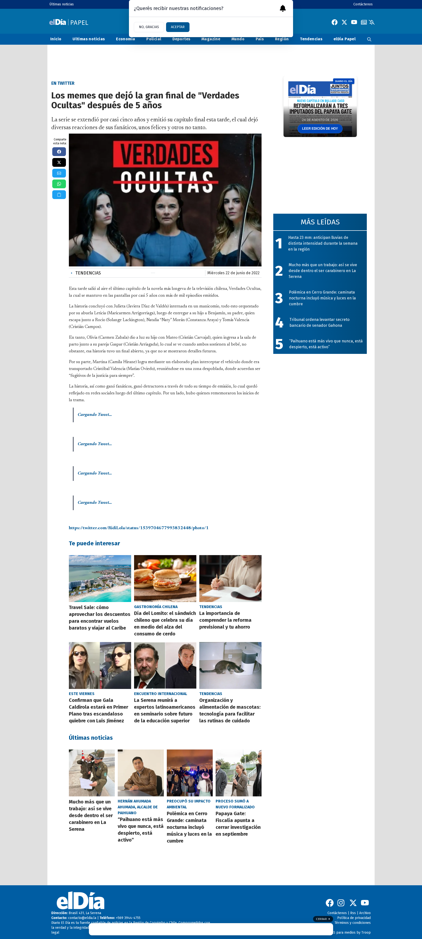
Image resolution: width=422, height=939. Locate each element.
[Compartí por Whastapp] (59, 183)
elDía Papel (345, 39)
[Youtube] (354, 22)
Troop (366, 932)
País (260, 39)
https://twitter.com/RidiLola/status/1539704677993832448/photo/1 (139, 528)
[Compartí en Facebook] (59, 151)
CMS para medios (342, 932)
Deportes (181, 39)
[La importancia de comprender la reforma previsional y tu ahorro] (230, 578)
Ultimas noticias (89, 39)
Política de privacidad (354, 918)
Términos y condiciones (353, 923)
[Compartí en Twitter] (59, 162)
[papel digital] (364, 22)
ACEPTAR (178, 27)
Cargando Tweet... (95, 415)
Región (282, 39)
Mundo (238, 39)
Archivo (365, 913)
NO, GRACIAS (149, 27)
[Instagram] (341, 903)
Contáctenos (363, 4)
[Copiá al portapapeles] (59, 194)
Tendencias (311, 39)
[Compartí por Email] (59, 173)
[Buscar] (369, 39)
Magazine (210, 39)
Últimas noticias (61, 4)
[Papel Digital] (68, 22)
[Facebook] (335, 22)
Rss (353, 913)
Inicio (55, 39)
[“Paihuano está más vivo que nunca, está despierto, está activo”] (141, 772)
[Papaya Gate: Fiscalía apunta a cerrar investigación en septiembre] (239, 772)
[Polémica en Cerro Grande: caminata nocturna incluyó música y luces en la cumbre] (190, 772)
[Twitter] (344, 22)
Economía (125, 39)
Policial (153, 39)
